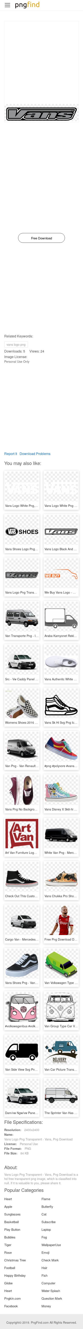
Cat (44, 1214)
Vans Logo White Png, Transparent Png (31, 505)
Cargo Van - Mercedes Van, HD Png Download (36, 939)
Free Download (41, 238)
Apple (8, 1206)
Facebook (11, 1306)
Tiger (7, 1244)
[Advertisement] (41, 62)
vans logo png (16, 344)
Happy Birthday (15, 1275)
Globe (8, 1283)
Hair (44, 1267)
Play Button (12, 1229)
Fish (44, 1275)
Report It (10, 453)
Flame (46, 1199)
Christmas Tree (15, 1260)
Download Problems (35, 453)
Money (46, 1306)
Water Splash (51, 1290)
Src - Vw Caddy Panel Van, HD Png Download (36, 679)
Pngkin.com (12, 1298)
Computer (48, 1283)
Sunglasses (12, 1214)
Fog (44, 1237)
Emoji (45, 1252)
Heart (8, 1199)
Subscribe (49, 1222)
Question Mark (52, 1298)
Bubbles (10, 1237)
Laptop (46, 1229)
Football (9, 1267)
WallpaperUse (51, 1244)
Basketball (11, 1222)
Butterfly (47, 1206)
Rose (8, 1252)
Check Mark (50, 1260)
